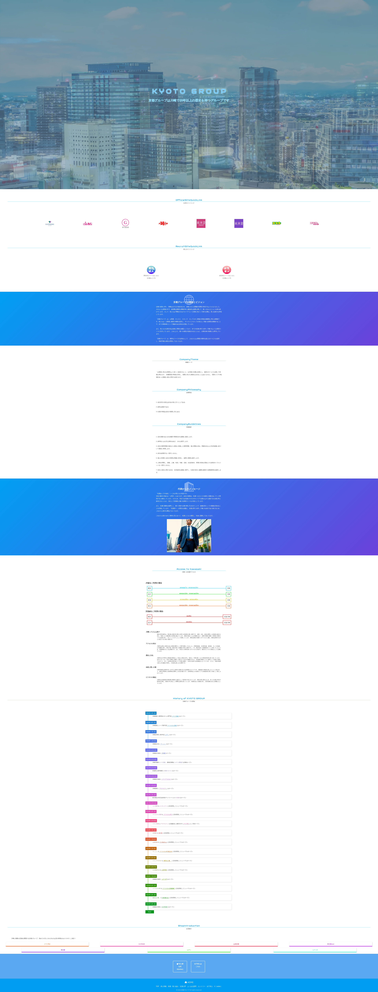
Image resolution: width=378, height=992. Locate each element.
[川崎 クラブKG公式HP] (94, 224)
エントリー (201, 986)
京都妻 (164, 753)
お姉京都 (164, 870)
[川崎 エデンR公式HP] (321, 224)
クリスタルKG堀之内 (166, 851)
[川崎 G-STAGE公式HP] (132, 224)
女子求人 (210, 986)
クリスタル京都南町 (168, 888)
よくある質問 (191, 986)
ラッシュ (163, 744)
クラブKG (186, 824)
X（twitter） (218, 986)
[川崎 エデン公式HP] (283, 224)
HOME (190, 982)
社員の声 (183, 986)
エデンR (164, 879)
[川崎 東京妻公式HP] (246, 224)
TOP (157, 986)
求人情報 (163, 986)
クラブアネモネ (166, 779)
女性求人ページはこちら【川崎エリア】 (226, 277)
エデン (167, 734)
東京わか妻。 (167, 860)
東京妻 (160, 833)
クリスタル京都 (172, 725)
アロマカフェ (163, 788)
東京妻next (165, 898)
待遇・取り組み (173, 986)
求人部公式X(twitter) (180, 966)
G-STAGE (165, 907)
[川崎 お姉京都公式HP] (170, 224)
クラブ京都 (175, 716)
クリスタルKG (168, 814)
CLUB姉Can (163, 842)
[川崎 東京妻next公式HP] (208, 224)
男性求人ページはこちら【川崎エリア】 (151, 277)
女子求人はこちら (198, 965)
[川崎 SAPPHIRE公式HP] (57, 224)
